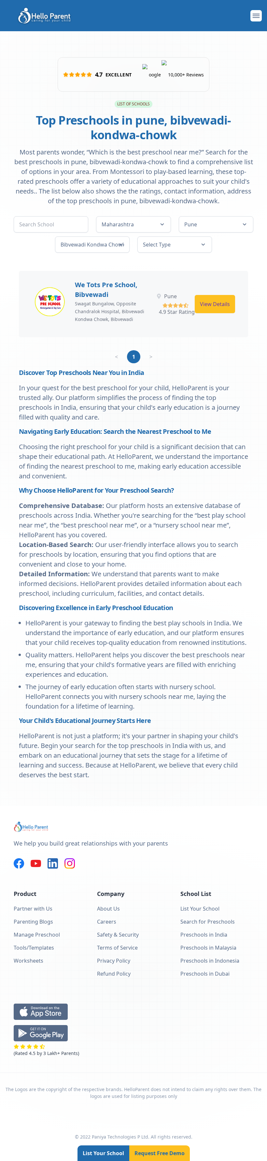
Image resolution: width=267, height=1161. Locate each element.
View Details (215, 304)
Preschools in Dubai (205, 973)
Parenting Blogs (33, 921)
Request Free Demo (159, 1153)
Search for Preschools (207, 921)
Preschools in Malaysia (208, 947)
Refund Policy (114, 973)
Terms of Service (117, 947)
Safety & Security (118, 934)
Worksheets (28, 960)
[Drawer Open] (256, 15)
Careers (106, 921)
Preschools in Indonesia (209, 960)
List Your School (103, 1153)
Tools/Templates (34, 947)
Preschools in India (203, 934)
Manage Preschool (37, 934)
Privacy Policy (113, 960)
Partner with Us (33, 908)
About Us (108, 908)
